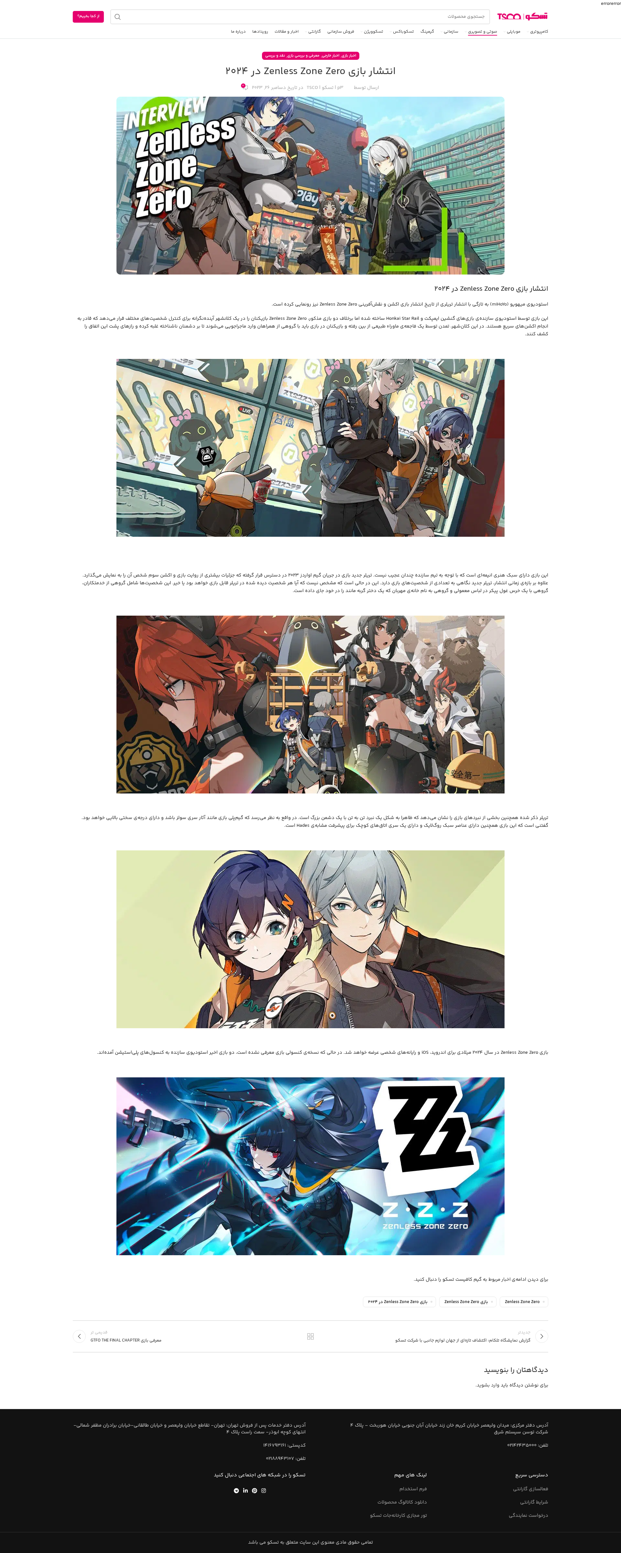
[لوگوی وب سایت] (522, 16)
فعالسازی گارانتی (530, 1489)
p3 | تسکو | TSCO (325, 88)
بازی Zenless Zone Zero (466, 1302)
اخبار (506, 1279)
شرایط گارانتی (534, 1502)
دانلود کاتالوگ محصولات (402, 1502)
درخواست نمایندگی (528, 1515)
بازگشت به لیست (310, 1336)
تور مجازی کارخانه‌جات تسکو (398, 1515)
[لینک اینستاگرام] (263, 1490)
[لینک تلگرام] (236, 1490)
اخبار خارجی (330, 56)
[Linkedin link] (245, 1490)
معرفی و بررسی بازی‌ (303, 56)
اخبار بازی (349, 56)
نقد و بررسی (275, 56)
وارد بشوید (488, 1385)
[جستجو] (117, 16)
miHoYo (499, 304)
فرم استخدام (413, 1489)
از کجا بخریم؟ (88, 16)
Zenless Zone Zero (522, 1302)
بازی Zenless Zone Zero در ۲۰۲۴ (398, 1302)
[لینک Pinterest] (254, 1490)
